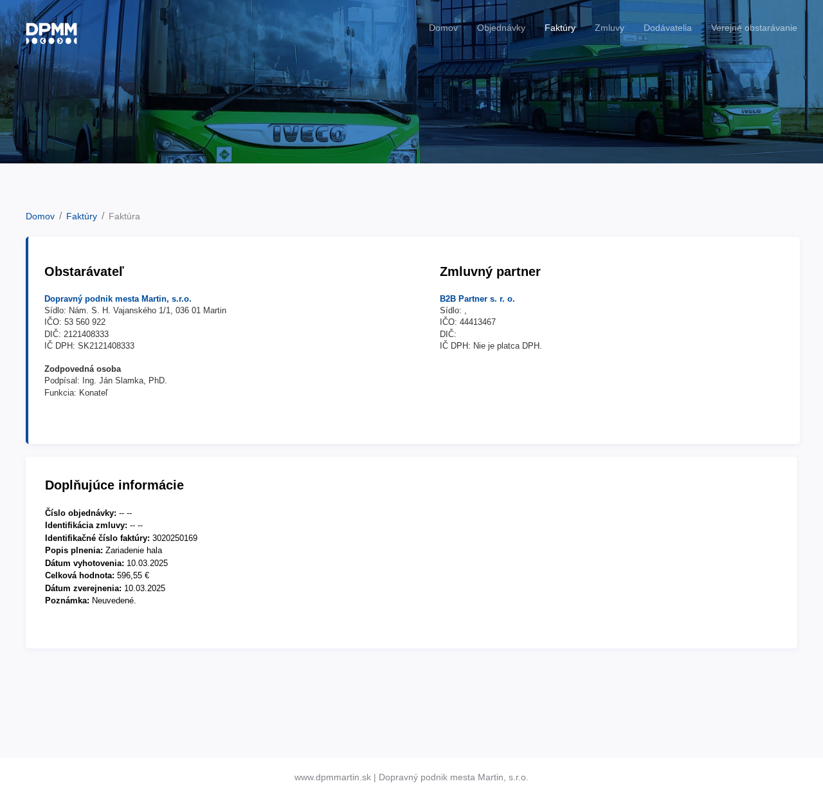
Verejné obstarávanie (754, 28)
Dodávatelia (668, 28)
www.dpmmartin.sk (332, 777)
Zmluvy (609, 28)
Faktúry (560, 28)
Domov (443, 28)
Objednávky (501, 28)
